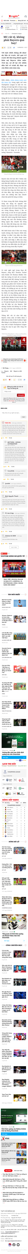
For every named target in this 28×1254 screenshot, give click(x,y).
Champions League (16, 33)
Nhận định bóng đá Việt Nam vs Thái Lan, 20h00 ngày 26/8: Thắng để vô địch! (15, 1180)
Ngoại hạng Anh (6, 607)
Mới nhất (6, 20)
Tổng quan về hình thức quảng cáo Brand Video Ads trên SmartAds (12, 936)
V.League (4, 766)
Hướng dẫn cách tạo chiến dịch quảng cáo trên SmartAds (13, 753)
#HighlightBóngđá (18, 23)
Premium (13, 20)
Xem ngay (5, 757)
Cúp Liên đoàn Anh (7, 657)
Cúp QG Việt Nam (12, 766)
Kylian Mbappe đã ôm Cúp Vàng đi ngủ (9, 1151)
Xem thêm (14, 547)
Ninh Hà (8, 423)
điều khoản (11, 401)
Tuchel (3, 372)
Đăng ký (21, 395)
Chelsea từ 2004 (10, 536)
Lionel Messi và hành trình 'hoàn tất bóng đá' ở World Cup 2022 (8, 1144)
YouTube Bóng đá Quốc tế (13, 556)
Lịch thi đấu (9, 763)
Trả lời (10, 438)
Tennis (3, 624)
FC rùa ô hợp (9, 513)
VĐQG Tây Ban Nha (6, 711)
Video (3, 693)
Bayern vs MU (18, 371)
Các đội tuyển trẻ (6, 640)
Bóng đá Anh (22, 20)
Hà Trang (5, 368)
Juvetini (7, 483)
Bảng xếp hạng (10, 799)
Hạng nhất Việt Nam (23, 766)
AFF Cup (4, 856)
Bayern (6, 371)
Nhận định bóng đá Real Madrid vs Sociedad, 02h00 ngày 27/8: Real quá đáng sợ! (14, 1194)
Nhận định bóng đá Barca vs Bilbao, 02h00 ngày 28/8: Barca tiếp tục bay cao (15, 1201)
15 (10, 47)
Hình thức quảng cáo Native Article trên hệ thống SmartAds (13, 1130)
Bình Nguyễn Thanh (11, 496)
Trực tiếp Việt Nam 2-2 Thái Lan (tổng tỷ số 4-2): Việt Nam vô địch (15, 1175)
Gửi (23, 417)
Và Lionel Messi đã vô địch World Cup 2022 (9, 1159)
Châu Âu (7, 33)
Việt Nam (4, 674)
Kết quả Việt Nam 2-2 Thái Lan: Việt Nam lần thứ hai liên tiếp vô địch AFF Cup (15, 1187)
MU (11, 371)
